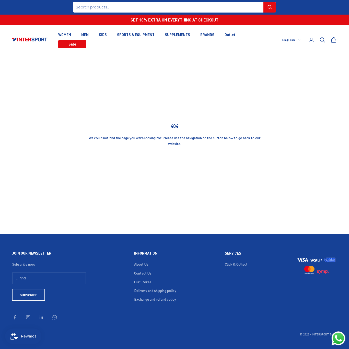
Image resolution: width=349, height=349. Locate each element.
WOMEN (64, 34)
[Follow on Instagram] (28, 317)
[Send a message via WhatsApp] (338, 338)
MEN (85, 34)
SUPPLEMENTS (177, 34)
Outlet (230, 34)
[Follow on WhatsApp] (54, 317)
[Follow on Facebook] (14, 317)
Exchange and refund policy (155, 299)
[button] (269, 7)
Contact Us (143, 273)
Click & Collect (236, 264)
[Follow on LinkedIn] (41, 317)
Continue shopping (174, 160)
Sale (72, 44)
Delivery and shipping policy (155, 290)
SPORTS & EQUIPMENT (136, 34)
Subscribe (28, 295)
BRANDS (207, 34)
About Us (141, 264)
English (288, 40)
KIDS (103, 34)
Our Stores (142, 281)
